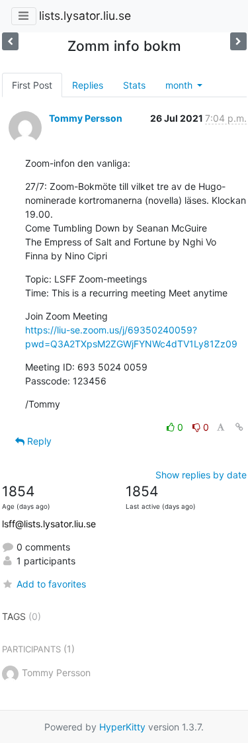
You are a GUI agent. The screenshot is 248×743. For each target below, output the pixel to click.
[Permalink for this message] (239, 427)
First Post (32, 85)
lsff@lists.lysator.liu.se (49, 523)
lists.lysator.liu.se (85, 15)
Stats (134, 85)
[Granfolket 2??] (10, 41)
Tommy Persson (85, 118)
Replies (87, 85)
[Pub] (238, 41)
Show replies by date (201, 474)
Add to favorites (51, 584)
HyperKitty (122, 726)
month (180, 85)
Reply (38, 441)
